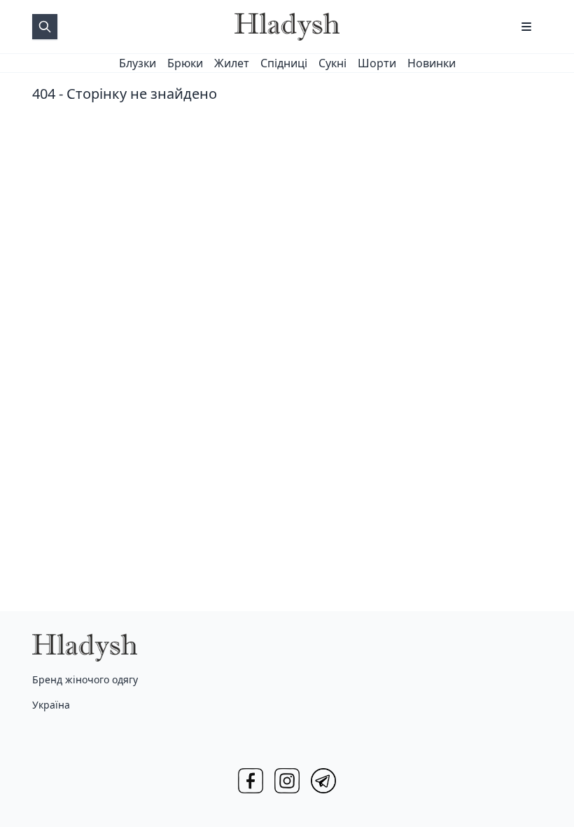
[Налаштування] (526, 26)
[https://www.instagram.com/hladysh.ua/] (287, 780)
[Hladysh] (287, 27)
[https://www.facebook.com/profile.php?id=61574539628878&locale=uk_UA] (250, 780)
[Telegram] (323, 780)
